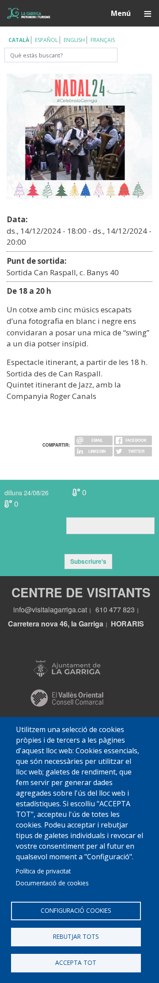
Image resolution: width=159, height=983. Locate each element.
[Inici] (28, 13)
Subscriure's (88, 561)
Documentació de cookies (52, 883)
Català (18, 40)
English (74, 40)
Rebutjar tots (76, 936)
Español (46, 40)
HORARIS (127, 624)
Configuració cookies (76, 910)
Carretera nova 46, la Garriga (55, 624)
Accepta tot (75, 962)
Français (103, 40)
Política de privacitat (43, 871)
